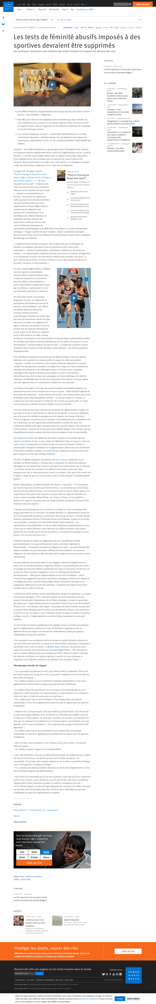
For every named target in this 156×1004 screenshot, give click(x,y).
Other (46, 857)
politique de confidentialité (89, 998)
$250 (46, 852)
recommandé (49, 450)
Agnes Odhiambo (61, 646)
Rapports (42, 9)
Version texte (69, 980)
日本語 (55, 4)
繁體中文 (91, 27)
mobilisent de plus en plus (33, 441)
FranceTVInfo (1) (21, 810)
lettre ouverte (61, 459)
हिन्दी (111, 27)
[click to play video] (52, 84)
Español (76, 4)
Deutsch (48, 4)
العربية (19, 4)
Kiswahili (139, 27)
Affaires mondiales (34, 876)
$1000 (34, 857)
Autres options (133, 998)
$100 (34, 852)
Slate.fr (17, 815)
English (34, 4)
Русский (69, 4)
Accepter (120, 998)
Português (62, 4)
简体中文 (84, 27)
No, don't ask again (64, 19)
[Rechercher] (130, 4)
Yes (52, 19)
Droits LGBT (25, 879)
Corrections (30, 980)
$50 (22, 852)
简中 (24, 4)
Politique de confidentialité (45, 980)
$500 (22, 857)
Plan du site (59, 980)
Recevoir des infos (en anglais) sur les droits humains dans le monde (52, 969)
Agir (72, 9)
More (84, 4)
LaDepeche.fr (52, 810)
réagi (65, 484)
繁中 (28, 4)
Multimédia (54, 9)
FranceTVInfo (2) (38, 810)
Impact (65, 9)
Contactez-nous (20, 980)
